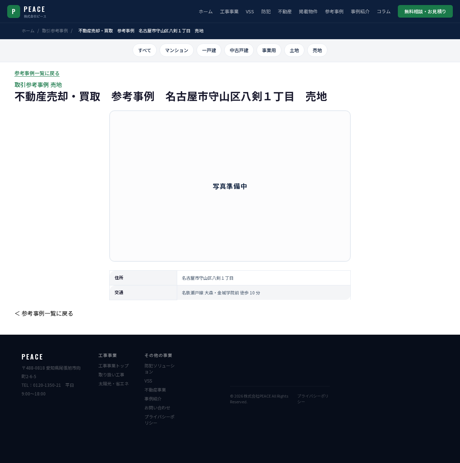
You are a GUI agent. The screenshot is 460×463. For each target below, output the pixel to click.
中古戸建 (239, 50)
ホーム (206, 11)
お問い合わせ (157, 407)
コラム (384, 11)
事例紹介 (360, 11)
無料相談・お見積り (425, 11)
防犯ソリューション (159, 368)
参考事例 (334, 11)
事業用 (269, 50)
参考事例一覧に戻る (37, 73)
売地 (317, 50)
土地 (294, 50)
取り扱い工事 (111, 374)
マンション (176, 50)
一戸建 (209, 50)
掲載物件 (308, 11)
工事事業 (229, 11)
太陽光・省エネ (113, 383)
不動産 (285, 11)
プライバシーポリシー (159, 419)
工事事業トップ (113, 365)
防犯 (266, 11)
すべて (144, 50)
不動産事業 (155, 389)
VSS (250, 11)
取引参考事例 (55, 30)
